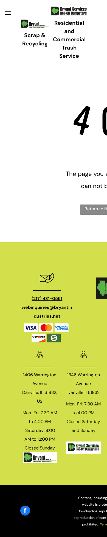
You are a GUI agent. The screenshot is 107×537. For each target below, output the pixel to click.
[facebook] (25, 511)
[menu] (8, 12)
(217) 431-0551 (47, 298)
